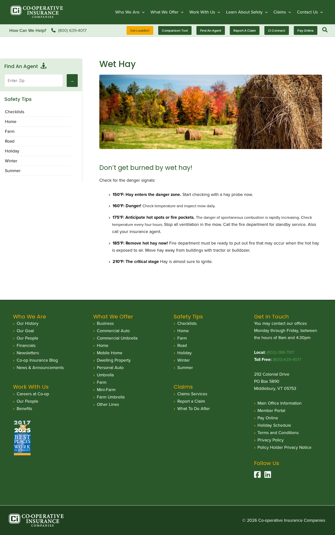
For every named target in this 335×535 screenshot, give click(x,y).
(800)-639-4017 (287, 359)
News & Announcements (40, 367)
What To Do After (193, 408)
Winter (11, 161)
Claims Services (192, 394)
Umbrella (105, 375)
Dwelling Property (114, 360)
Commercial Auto (113, 331)
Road (9, 141)
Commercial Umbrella (117, 338)
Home (10, 121)
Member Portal (271, 410)
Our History (28, 323)
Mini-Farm (106, 389)
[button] (142, 12)
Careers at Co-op (33, 394)
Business (105, 323)
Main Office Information (280, 403)
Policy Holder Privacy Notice (284, 447)
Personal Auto (110, 367)
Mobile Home (109, 353)
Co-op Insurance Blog (37, 360)
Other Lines (108, 404)
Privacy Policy (271, 440)
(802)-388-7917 (280, 352)
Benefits (24, 408)
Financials (26, 345)
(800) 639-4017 (72, 30)
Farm (9, 131)
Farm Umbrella (111, 397)
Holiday (12, 151)
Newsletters (28, 353)
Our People (27, 338)
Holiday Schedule (274, 425)
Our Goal (25, 331)
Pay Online (268, 418)
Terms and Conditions (278, 432)
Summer (13, 170)
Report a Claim (191, 401)
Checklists (14, 112)
